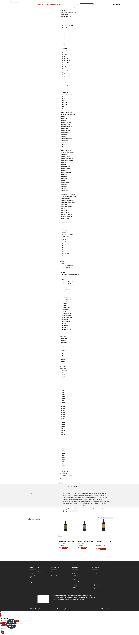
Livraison (74, 574)
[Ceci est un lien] (14, 2)
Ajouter (65, 547)
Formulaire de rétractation (79, 581)
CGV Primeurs (75, 580)
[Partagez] (2, 628)
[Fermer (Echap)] (0, 628)
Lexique (74, 583)
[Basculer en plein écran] (3, 628)
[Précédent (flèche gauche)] (0, 630)
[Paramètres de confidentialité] (2, 632)
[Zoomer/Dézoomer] (5, 628)
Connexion (95, 574)
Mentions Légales (62, 609)
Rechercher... (76, 4)
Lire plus (75, 511)
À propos (74, 585)
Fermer (61, 483)
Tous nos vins (54, 572)
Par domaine (54, 576)
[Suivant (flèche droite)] (2, 630)
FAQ (73, 572)
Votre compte (96, 572)
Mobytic (54, 609)
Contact (74, 587)
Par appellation (55, 574)
